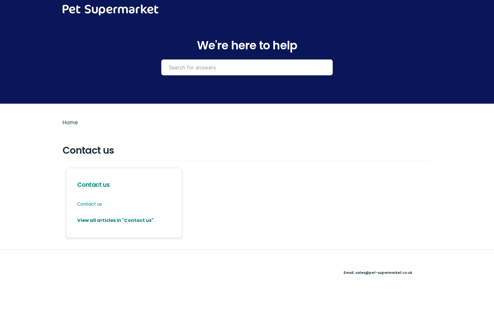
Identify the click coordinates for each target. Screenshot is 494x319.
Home (70, 122)
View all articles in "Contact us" (115, 220)
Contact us (93, 184)
